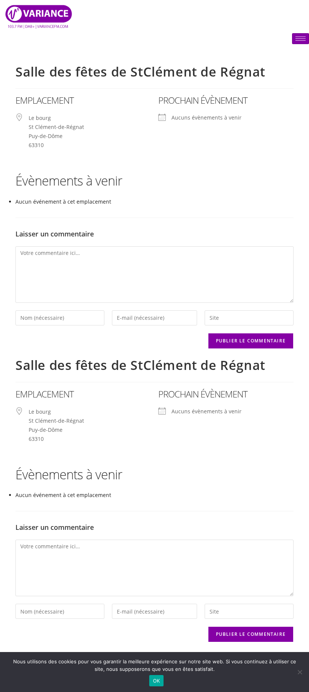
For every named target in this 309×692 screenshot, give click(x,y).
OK (156, 681)
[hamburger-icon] (300, 38)
